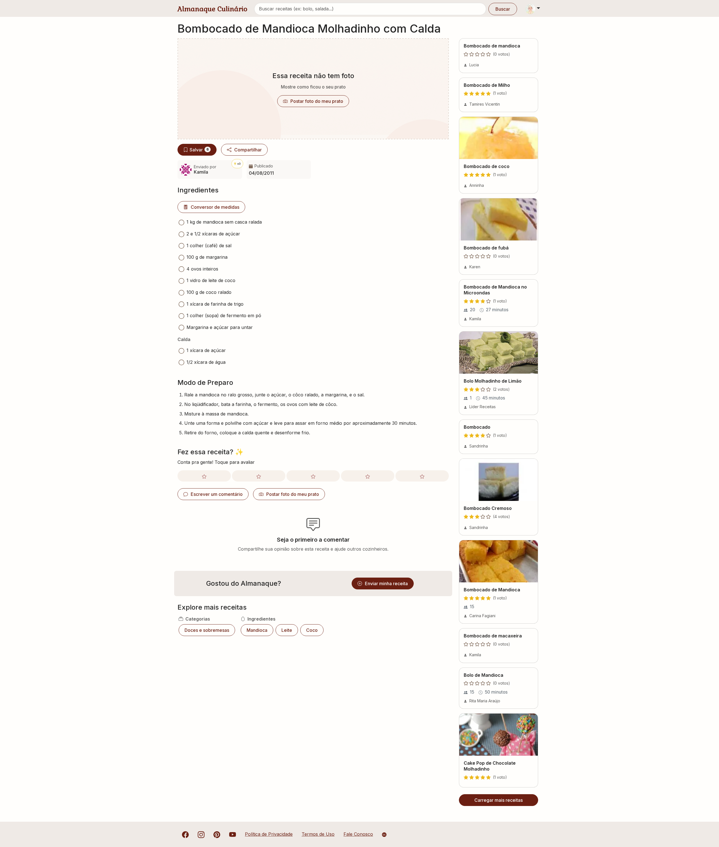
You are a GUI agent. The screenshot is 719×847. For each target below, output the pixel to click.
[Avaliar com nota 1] (204, 476)
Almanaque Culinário (212, 8)
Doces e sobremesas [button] (207, 630)
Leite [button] (286, 630)
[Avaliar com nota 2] (258, 476)
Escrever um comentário (217, 494)
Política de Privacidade (269, 834)
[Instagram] (201, 834)
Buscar (502, 9)
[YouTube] (232, 834)
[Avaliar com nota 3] (313, 476)
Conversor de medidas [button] (215, 207)
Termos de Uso (318, 834)
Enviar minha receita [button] (386, 583)
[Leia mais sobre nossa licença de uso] (384, 834)
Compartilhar (248, 150)
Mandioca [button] (257, 630)
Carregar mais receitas (498, 800)
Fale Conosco (358, 834)
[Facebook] (185, 834)
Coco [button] (312, 630)
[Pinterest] (216, 834)
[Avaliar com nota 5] (422, 476)
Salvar (199, 150)
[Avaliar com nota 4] (367, 476)
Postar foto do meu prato (316, 101)
